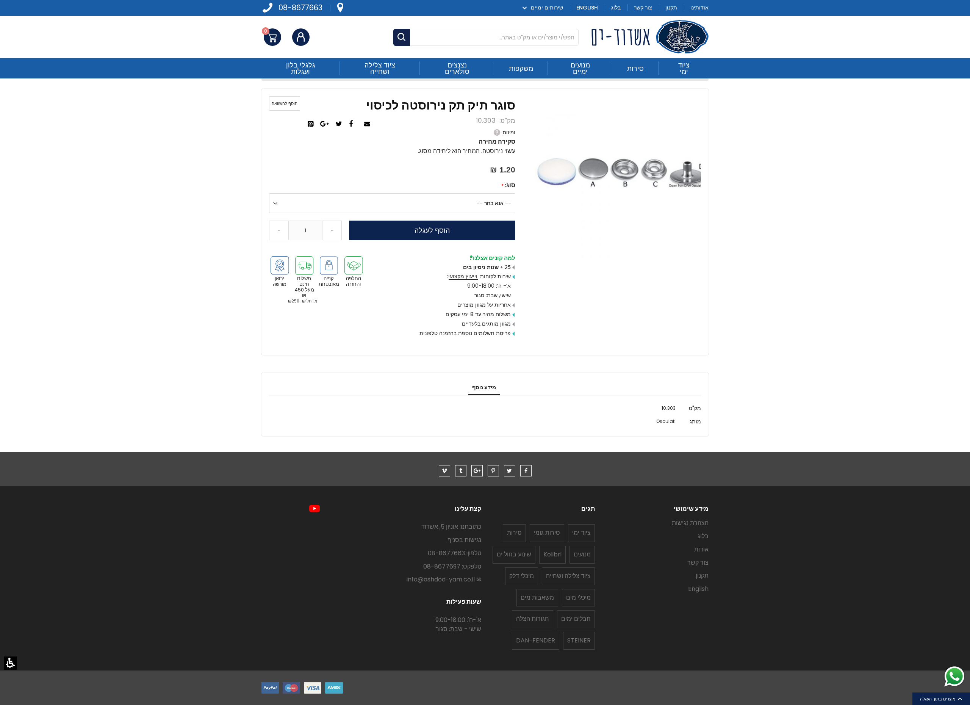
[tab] (484, 387)
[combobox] (486, 37)
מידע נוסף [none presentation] (484, 387)
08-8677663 (300, 8)
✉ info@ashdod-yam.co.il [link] (444, 579)
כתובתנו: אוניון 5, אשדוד (451, 526)
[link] (340, 8)
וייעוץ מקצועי (462, 276)
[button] (10, 663)
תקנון (702, 575)
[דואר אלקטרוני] (368, 124)
